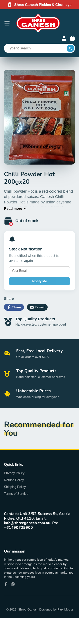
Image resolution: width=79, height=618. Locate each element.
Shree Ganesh (28, 609)
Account (64, 38)
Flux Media (65, 609)
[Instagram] (13, 584)
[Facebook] (6, 584)
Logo (38, 23)
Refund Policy (14, 480)
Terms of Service (16, 493)
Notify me (39, 281)
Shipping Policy (15, 487)
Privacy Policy (14, 473)
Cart (72, 38)
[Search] (70, 48)
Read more (13, 208)
